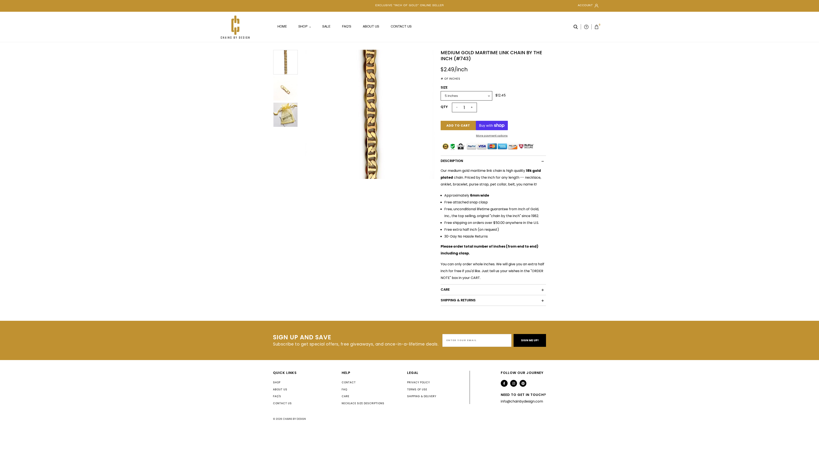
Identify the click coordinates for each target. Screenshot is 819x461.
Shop (276, 382)
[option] (369, 114)
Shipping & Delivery (421, 396)
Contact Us (282, 403)
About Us (280, 389)
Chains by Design (294, 419)
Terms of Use (417, 389)
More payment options (492, 136)
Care (345, 396)
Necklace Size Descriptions (363, 403)
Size (444, 87)
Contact (349, 382)
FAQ (344, 389)
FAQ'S (277, 396)
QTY (444, 106)
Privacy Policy (418, 382)
